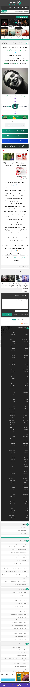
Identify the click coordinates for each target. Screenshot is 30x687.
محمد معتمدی (25, 485)
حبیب (27, 383)
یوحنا (27, 519)
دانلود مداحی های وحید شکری (21, 639)
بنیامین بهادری (25, 369)
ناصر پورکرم (26, 510)
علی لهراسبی (12, 443)
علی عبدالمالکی (25, 443)
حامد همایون (26, 380)
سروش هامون (25, 415)
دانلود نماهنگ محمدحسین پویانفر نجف (19, 544)
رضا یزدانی (26, 406)
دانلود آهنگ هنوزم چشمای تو (21, 666)
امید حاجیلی (26, 350)
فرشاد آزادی (13, 459)
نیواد (27, 515)
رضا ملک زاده (12, 404)
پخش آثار (9, 7)
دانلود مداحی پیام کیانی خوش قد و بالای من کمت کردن (15, 568)
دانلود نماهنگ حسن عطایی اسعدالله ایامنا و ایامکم (16, 571)
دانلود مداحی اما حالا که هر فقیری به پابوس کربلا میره (16, 658)
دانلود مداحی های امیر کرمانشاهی (20, 592)
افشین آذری (13, 343)
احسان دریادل (12, 339)
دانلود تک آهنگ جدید (22, 266)
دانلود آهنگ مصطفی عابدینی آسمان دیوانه (18, 546)
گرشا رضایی (13, 466)
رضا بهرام (26, 401)
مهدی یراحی (26, 501)
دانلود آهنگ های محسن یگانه (15, 141)
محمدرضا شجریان (25, 487)
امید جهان (13, 348)
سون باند (13, 417)
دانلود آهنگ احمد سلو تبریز (21, 652)
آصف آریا (26, 336)
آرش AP (26, 332)
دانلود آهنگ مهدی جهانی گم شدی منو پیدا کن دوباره (16, 581)
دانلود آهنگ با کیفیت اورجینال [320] (14, 131)
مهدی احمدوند (12, 496)
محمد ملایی (12, 485)
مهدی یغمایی (12, 501)
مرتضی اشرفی (26, 489)
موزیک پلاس (15, 3)
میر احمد (26, 508)
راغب (27, 397)
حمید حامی (26, 387)
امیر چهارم (13, 350)
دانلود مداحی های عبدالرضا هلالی (20, 620)
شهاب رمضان (26, 429)
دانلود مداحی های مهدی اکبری (21, 636)
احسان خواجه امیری (24, 339)
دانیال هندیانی (25, 392)
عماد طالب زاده (25, 454)
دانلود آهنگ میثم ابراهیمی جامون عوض (19, 650)
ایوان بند (26, 364)
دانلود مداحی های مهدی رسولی (20, 633)
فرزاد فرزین (26, 459)
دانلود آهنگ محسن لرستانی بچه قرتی (19, 552)
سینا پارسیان (26, 422)
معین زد (26, 496)
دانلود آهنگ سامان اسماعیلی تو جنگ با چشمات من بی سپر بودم (14, 575)
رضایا (14, 406)
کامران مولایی (26, 464)
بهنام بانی (13, 369)
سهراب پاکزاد (12, 415)
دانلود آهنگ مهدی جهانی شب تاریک (19, 555)
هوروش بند (26, 517)
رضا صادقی (26, 404)
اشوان (27, 343)
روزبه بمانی (26, 408)
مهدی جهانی (26, 498)
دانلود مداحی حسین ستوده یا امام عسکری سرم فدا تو (16, 566)
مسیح (14, 494)
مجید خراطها (12, 473)
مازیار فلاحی (26, 468)
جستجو (5, 11)
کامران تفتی (13, 461)
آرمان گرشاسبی (12, 332)
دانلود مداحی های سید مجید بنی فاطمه (19, 614)
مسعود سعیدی (12, 492)
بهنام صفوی (26, 371)
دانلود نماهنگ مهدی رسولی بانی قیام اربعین (18, 563)
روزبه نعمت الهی (12, 408)
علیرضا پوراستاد (12, 448)
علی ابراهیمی (26, 434)
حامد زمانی (13, 378)
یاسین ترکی (13, 517)
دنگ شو (27, 394)
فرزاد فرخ (13, 457)
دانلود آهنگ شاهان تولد (22, 579)
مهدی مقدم (13, 498)
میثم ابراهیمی (12, 505)
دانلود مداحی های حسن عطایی (20, 611)
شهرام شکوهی (25, 431)
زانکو (27, 410)
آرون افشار (13, 334)
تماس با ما (16, 7)
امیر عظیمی (26, 355)
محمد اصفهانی (12, 480)
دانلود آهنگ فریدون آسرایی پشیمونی (19, 549)
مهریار (27, 505)
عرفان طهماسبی (12, 431)
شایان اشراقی (12, 427)
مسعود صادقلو (25, 494)
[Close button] (29, 682)
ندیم (27, 512)
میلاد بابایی (13, 508)
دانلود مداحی (24, 535)
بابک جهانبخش (12, 364)
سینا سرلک (26, 424)
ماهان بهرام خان (25, 471)
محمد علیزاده (26, 482)
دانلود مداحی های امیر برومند (21, 595)
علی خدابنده (26, 438)
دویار (14, 394)
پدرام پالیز (13, 373)
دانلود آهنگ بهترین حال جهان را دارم (19, 661)
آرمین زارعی (26, 334)
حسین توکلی (26, 385)
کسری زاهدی (26, 466)
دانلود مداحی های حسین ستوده (20, 603)
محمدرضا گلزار (12, 487)
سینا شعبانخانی (12, 424)
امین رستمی (12, 359)
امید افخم (26, 348)
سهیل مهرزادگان (25, 417)
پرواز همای (26, 376)
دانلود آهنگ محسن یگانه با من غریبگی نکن (13, 43)
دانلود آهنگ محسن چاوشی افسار (20, 663)
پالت (27, 373)
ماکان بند (13, 468)
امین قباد (26, 362)
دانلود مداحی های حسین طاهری (20, 609)
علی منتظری (26, 445)
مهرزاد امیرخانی (12, 503)
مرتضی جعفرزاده (25, 492)
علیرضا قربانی (12, 452)
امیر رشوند (26, 353)
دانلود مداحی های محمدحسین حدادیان (19, 630)
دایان (14, 392)
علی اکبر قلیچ (25, 436)
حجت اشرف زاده (12, 383)
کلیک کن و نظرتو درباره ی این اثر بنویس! (14, 146)
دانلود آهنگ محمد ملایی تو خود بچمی (19, 557)
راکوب (14, 397)
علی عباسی (13, 441)
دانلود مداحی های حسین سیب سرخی (19, 606)
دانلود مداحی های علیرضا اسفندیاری (19, 622)
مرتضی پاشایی (12, 489)
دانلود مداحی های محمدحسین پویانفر (19, 625)
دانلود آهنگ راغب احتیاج (22, 560)
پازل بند (13, 371)
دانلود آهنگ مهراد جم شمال (21, 655)
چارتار (27, 378)
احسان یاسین (26, 341)
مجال (14, 471)
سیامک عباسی (25, 420)
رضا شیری (13, 401)
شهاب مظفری (12, 429)
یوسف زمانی (12, 519)
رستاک (14, 399)
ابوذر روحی (13, 336)
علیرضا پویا (26, 450)
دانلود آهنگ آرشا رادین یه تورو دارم (20, 584)
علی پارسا (13, 436)
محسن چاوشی (25, 478)
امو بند (27, 346)
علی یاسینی (12, 445)
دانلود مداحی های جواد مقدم (21, 598)
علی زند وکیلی (12, 438)
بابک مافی (26, 366)
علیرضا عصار (26, 452)
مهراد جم (26, 503)
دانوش (13, 390)
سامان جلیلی (12, 413)
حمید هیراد (26, 390)
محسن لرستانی (12, 478)
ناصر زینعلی (13, 510)
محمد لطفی (13, 482)
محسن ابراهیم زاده (11, 475)
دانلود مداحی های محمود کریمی (20, 628)
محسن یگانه (16, 258)
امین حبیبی (26, 359)
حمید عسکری (12, 387)
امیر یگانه (13, 355)
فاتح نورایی (26, 457)
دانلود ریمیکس (24, 533)
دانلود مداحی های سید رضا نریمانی (20, 617)
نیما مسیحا (13, 512)
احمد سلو (13, 341)
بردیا (14, 366)
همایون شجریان (12, 515)
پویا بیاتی (13, 376)
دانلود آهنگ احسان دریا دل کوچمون (19, 647)
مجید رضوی (26, 475)
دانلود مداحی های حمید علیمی (20, 600)
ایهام (14, 362)
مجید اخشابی (26, 473)
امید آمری (13, 346)
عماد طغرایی (12, 454)
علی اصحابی (13, 434)
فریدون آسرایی (25, 461)
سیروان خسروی (12, 420)
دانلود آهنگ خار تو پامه (22, 669)
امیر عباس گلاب (12, 353)
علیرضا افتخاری (25, 448)
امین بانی (13, 357)
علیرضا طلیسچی (12, 450)
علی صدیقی (26, 441)
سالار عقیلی (26, 413)
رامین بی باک (26, 399)
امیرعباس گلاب (25, 357)
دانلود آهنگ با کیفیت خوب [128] (13, 135)
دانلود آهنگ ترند (23, 527)
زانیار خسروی (12, 410)
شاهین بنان (26, 427)
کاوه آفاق (13, 464)
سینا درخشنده (12, 422)
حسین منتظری (12, 385)
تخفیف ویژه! (8, 680)
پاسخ (15, 319)
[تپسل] (2, 116)
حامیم (14, 380)
